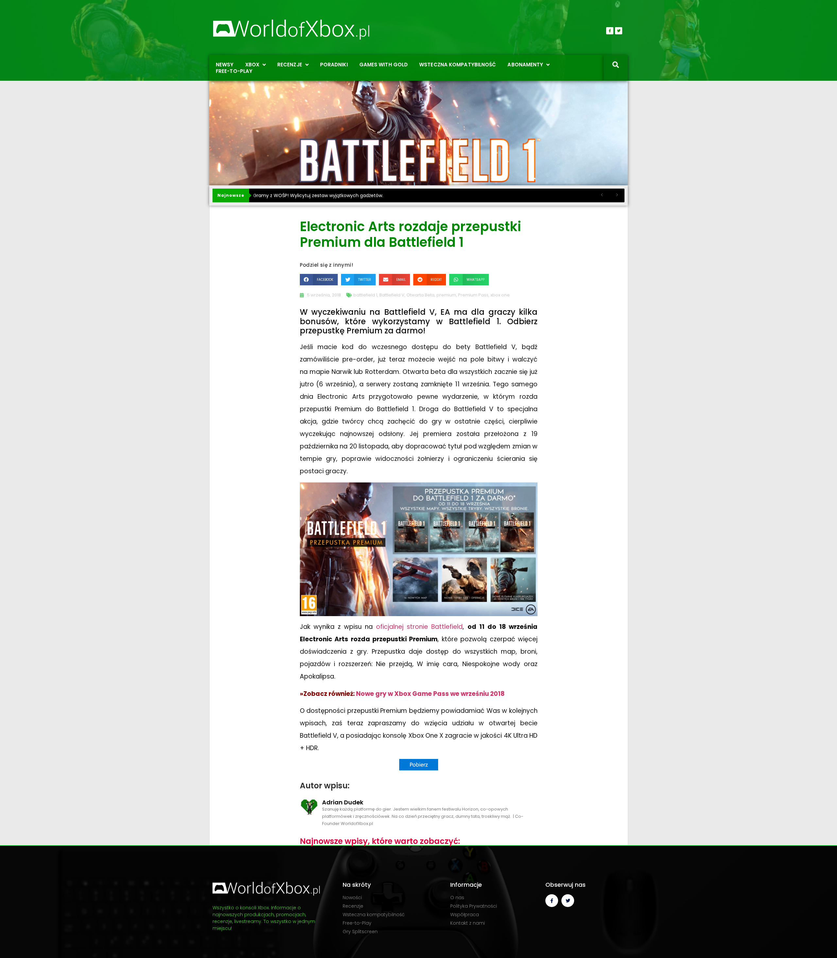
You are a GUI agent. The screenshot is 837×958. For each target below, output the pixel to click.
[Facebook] (609, 30)
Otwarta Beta (420, 295)
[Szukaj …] (615, 65)
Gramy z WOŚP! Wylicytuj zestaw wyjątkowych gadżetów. (318, 195)
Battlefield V (391, 295)
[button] (319, 279)
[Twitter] (618, 30)
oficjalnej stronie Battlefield (419, 626)
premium (446, 295)
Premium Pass (473, 295)
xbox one (500, 295)
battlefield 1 (365, 295)
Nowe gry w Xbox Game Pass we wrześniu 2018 (430, 693)
